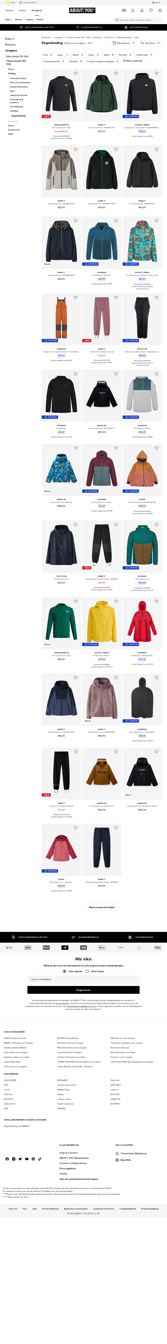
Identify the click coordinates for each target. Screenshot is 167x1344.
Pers (25, 1209)
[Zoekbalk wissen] (159, 20)
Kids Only (115, 1080)
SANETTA (115, 1099)
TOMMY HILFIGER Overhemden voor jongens (79, 1062)
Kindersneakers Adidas (15, 1047)
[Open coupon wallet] (124, 10)
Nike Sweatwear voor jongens (72, 1047)
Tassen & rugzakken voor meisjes (127, 1043)
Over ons (13, 1209)
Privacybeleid (62, 1003)
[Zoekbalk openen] (116, 19)
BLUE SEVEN (10, 1080)
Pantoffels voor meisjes (16, 1052)
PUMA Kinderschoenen (15, 1038)
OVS (6, 1085)
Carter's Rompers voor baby (71, 1057)
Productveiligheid (149, 1209)
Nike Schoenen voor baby (123, 1052)
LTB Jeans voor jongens (15, 1066)
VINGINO (61, 1108)
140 (137, 37)
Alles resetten (134, 60)
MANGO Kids (63, 1089)
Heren (22, 10)
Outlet (12, 2)
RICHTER (115, 1094)
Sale (59, 55)
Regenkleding (124, 37)
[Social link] (7, 1159)
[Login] (133, 10)
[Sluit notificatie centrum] (142, 10)
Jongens (58, 37)
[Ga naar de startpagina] (22, 1146)
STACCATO (9, 1104)
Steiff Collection (65, 1104)
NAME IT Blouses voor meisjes (18, 1043)
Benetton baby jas (120, 1047)
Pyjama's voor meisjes (121, 1057)
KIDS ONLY (116, 1085)
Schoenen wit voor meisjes (70, 1043)
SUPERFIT (115, 1104)
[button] (124, 43)
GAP (6, 1108)
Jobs (34, 1209)
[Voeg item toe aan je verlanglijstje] (76, 73)
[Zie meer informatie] (61, 140)
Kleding (97, 37)
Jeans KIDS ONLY (12, 1062)
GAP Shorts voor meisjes (123, 1038)
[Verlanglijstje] (151, 10)
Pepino (60, 1094)
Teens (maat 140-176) (78, 37)
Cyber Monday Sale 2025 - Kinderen (75, 1066)
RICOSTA (8, 1099)
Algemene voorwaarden (76, 1209)
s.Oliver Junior (64, 1099)
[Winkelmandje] (160, 10)
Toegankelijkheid (127, 1209)
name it (114, 1089)
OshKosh (8, 1094)
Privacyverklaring (50, 1209)
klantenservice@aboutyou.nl (82, 1006)
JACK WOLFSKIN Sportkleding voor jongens (132, 1062)
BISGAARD (62, 1080)
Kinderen (37, 10)
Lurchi (7, 1089)
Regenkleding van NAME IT (17, 1126)
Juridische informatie (103, 1209)
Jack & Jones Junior (66, 1085)
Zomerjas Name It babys (69, 1052)
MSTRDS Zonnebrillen (68, 1038)
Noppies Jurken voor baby (17, 1057)
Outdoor (109, 37)
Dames (9, 10)
